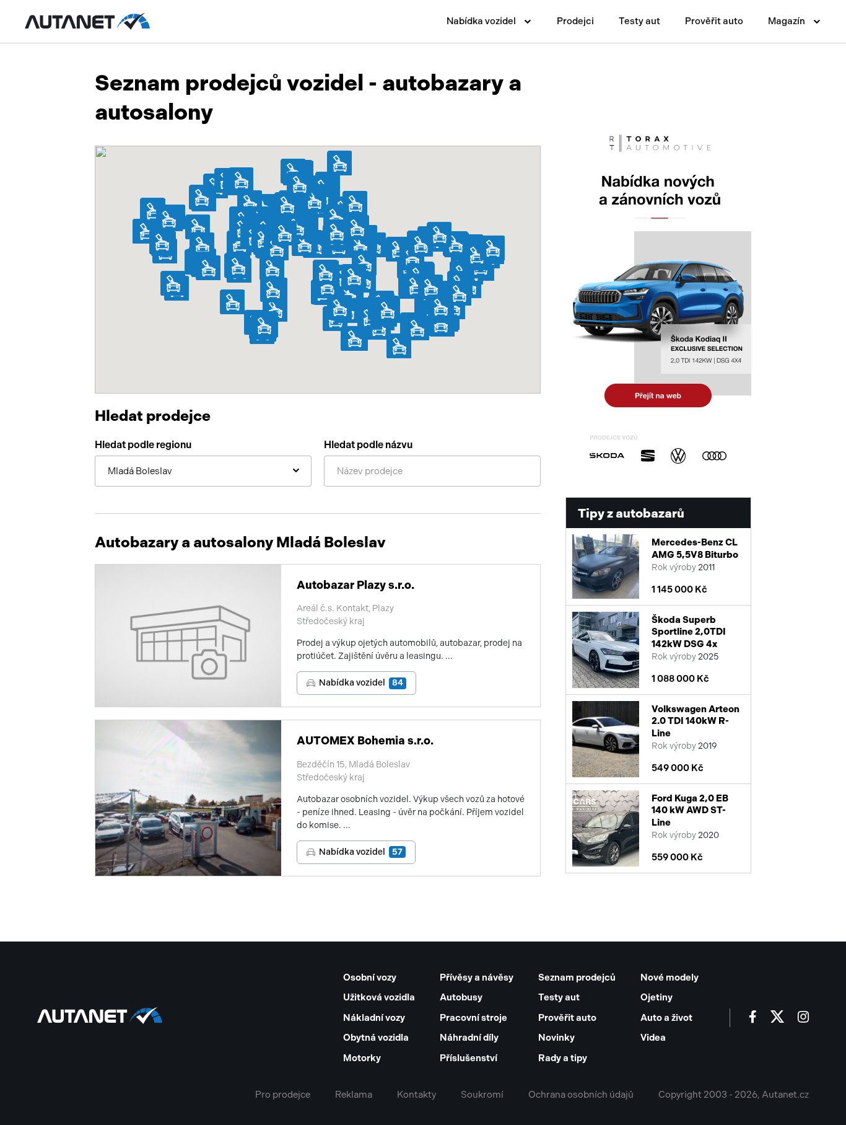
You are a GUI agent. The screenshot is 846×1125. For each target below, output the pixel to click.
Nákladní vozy (374, 1017)
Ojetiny (656, 997)
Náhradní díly (469, 1037)
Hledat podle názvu (368, 445)
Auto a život (666, 1017)
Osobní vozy (369, 977)
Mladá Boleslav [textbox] (140, 471)
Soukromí (482, 1094)
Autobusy (461, 997)
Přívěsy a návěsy (476, 977)
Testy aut (639, 21)
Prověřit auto (714, 21)
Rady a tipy (562, 1058)
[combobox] (203, 471)
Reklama (353, 1094)
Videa (653, 1037)
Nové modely (669, 977)
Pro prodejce (282, 1094)
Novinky (556, 1037)
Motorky (362, 1058)
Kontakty (416, 1094)
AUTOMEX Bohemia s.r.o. (365, 741)
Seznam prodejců (577, 977)
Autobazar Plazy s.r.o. (355, 585)
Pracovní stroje (473, 1017)
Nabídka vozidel (361, 682)
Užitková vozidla (379, 997)
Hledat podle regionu (143, 445)
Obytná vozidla (376, 1037)
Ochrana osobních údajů (581, 1094)
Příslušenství (468, 1058)
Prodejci (575, 21)
